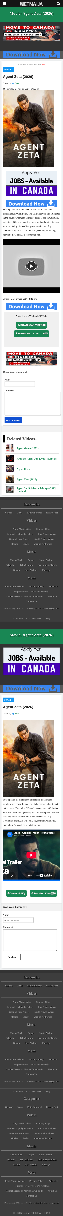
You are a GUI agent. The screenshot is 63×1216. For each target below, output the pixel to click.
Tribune (44, 608)
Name (7, 379)
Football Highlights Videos (20, 534)
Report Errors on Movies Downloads (24, 596)
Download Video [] (44, 893)
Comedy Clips (43, 529)
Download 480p (17, 893)
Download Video (31, 325)
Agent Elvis (23, 469)
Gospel (31, 560)
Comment (9, 390)
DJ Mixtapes (26, 565)
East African (31, 570)
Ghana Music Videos (19, 539)
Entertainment (34, 512)
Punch (38, 608)
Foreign (46, 570)
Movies (8, 69)
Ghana (16, 570)
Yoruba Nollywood (43, 544)
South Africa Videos (44, 539)
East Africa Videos (47, 534)
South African (46, 560)
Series (26, 544)
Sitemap (32, 608)
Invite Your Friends (14, 586)
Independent (53, 608)
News (20, 512)
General (9, 512)
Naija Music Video (22, 529)
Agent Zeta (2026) (27, 479)
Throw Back (16, 560)
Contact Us (31, 601)
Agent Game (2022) (28, 448)
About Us (52, 596)
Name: (6, 915)
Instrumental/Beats (47, 565)
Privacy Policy (36, 586)
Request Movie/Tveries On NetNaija (32, 591)
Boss (17, 83)
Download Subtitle (31, 333)
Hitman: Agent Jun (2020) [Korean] (37, 458)
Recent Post (52, 512)
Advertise (53, 586)
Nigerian (10, 565)
